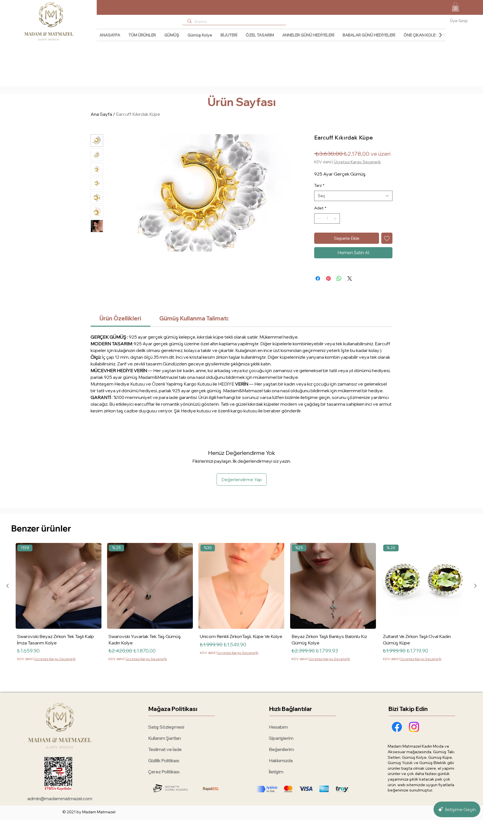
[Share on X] (349, 278)
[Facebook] (397, 727)
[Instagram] (414, 727)
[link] (120, 318)
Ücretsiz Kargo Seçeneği (357, 161)
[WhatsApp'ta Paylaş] (339, 278)
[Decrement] (318, 218)
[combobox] (353, 196)
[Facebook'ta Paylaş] (317, 278)
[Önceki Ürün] (7, 585)
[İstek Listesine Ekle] (386, 238)
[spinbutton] (327, 218)
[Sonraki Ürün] (475, 585)
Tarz (319, 185)
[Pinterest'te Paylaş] (328, 278)
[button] (455, 6)
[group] (241, 614)
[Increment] (335, 218)
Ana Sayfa (101, 114)
